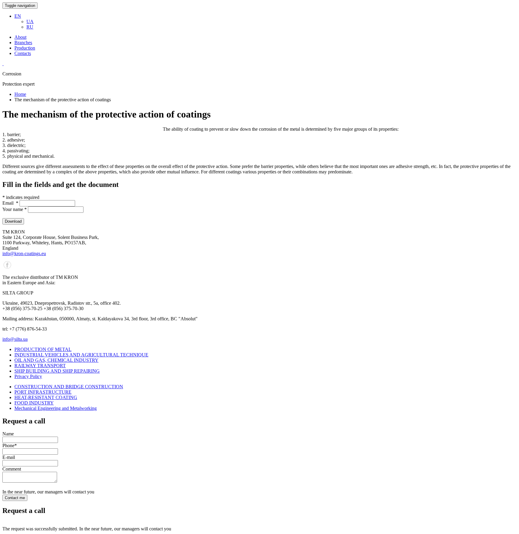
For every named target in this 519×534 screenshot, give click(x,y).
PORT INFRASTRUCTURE (42, 392)
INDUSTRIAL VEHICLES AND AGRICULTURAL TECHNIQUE (81, 354)
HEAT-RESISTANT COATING (45, 397)
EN (17, 16)
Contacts (22, 53)
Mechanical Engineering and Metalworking (55, 408)
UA (30, 21)
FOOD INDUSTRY (34, 402)
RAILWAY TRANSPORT (40, 365)
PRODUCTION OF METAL (42, 349)
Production (24, 47)
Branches (23, 42)
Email (10, 203)
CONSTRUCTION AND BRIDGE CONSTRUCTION (68, 386)
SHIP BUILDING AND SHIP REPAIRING (57, 371)
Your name (14, 209)
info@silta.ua (15, 339)
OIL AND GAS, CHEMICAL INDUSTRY (56, 360)
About (20, 37)
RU (29, 26)
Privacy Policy (28, 376)
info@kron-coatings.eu (24, 253)
